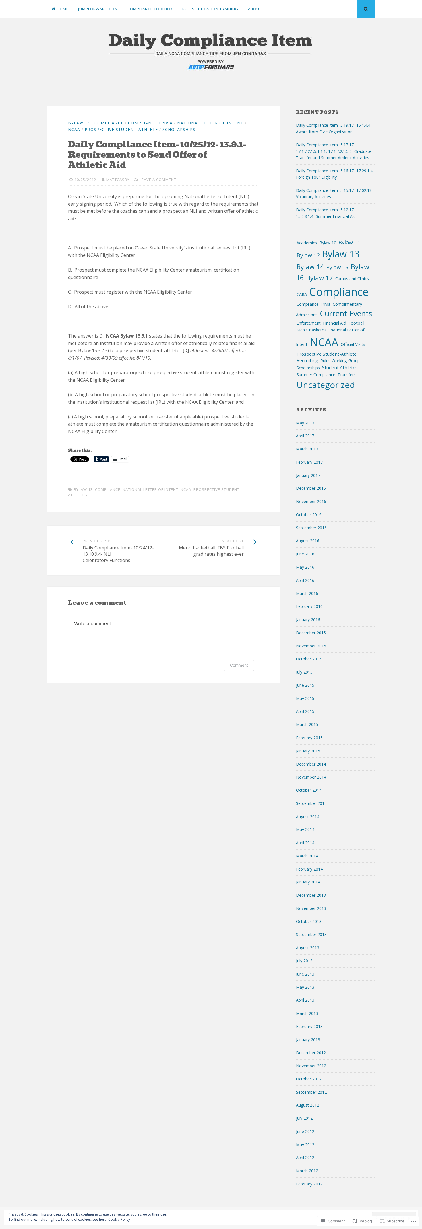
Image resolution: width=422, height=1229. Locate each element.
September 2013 (311, 934)
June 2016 (305, 554)
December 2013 (311, 895)
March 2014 (307, 856)
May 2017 (305, 423)
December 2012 (311, 1052)
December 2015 (311, 632)
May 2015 (305, 698)
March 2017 (307, 449)
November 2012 (311, 1065)
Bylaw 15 (337, 267)
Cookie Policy (119, 1219)
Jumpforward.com (98, 8)
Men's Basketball (312, 330)
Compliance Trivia (150, 123)
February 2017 (309, 462)
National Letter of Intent (150, 489)
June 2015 (305, 685)
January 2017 (308, 475)
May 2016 (305, 567)
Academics (307, 242)
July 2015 (304, 672)
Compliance (108, 123)
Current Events (346, 313)
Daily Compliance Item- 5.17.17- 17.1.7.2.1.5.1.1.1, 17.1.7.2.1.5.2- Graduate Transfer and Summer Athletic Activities (333, 151)
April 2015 (305, 711)
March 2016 (307, 593)
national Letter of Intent (210, 123)
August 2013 (307, 947)
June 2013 (305, 974)
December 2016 (311, 488)
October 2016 (309, 514)
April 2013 (305, 1000)
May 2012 (305, 1144)
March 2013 (307, 1013)
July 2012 (304, 1118)
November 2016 (311, 501)
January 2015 (308, 751)
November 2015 (311, 646)
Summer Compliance (316, 374)
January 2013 (308, 1039)
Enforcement (309, 323)
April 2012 (305, 1157)
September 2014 (311, 803)
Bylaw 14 (310, 266)
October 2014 (309, 790)
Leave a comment (158, 179)
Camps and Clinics (352, 278)
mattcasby (117, 179)
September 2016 (311, 527)
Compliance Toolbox (150, 8)
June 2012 (305, 1131)
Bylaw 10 (327, 242)
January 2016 (308, 619)
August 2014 (307, 816)
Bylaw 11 (349, 242)
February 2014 (309, 869)
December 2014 (311, 764)
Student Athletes (340, 368)
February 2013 (309, 1026)
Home (63, 8)
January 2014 (308, 882)
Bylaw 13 (79, 123)
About (255, 8)
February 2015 (309, 737)
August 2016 (307, 540)
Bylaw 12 (308, 255)
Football (356, 323)
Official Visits (353, 344)
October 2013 (309, 921)
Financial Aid (334, 323)
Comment (239, 665)
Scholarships (178, 129)
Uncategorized (326, 385)
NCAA (74, 129)
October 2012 (309, 1079)
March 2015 (307, 724)
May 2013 (305, 987)
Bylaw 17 (319, 277)
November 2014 (311, 777)
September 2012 (311, 1092)
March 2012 (307, 1170)
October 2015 (309, 659)
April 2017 (305, 435)
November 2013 (311, 908)
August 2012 (307, 1105)
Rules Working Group (340, 360)
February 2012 (309, 1184)
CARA (302, 294)
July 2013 (304, 960)
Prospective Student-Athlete (121, 129)
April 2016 (305, 580)
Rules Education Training (210, 8)
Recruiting (307, 361)
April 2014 (305, 842)
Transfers (347, 374)
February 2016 (309, 606)
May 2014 (305, 829)
